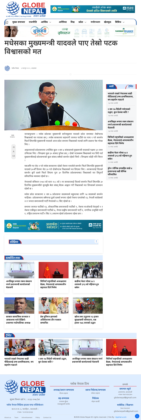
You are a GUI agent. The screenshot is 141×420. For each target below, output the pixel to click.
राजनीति (33, 22)
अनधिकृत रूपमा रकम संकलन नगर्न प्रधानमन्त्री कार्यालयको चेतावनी (19, 284)
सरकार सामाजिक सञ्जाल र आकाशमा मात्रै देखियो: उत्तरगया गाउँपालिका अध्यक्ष (18, 319)
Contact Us (47, 417)
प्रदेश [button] (81, 22)
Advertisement (27, 417)
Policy (38, 417)
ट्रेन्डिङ (9, 335)
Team (16, 417)
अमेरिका (63, 22)
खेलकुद (107, 22)
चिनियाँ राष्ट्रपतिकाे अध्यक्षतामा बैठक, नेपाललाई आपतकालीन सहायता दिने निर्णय (53, 284)
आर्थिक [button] (44, 22)
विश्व (73, 22)
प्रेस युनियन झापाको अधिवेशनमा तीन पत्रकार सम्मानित (50, 319)
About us (7, 417)
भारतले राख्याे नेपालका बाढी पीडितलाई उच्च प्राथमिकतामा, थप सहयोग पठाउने (120, 96)
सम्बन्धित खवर (13, 258)
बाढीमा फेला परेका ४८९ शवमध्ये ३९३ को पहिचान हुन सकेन (87, 284)
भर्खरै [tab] (111, 86)
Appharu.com (120, 417)
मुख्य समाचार (18, 22)
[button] (137, 416)
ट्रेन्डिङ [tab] (130, 86)
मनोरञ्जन (95, 22)
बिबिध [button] (118, 22)
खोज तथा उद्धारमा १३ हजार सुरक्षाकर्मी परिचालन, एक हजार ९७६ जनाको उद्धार (87, 319)
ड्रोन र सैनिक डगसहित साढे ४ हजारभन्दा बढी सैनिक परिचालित (120, 171)
